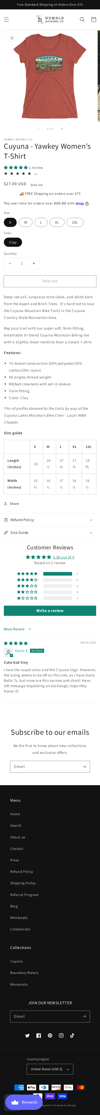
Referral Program (24, 894)
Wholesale (18, 917)
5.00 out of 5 (63, 557)
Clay (13, 242)
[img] (16, 643)
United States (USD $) (46, 1069)
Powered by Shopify (65, 1105)
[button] (6, 19)
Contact (16, 848)
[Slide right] (61, 128)
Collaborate (20, 929)
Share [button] (14, 503)
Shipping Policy (23, 883)
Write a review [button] (49, 610)
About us (17, 837)
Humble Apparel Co (43, 1105)
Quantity (10, 253)
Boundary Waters (24, 972)
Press (14, 860)
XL (57, 222)
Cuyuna (16, 961)
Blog (14, 906)
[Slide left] (38, 128)
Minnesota (18, 984)
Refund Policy (21, 871)
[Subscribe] (84, 766)
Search (16, 825)
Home (15, 814)
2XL (75, 222)
